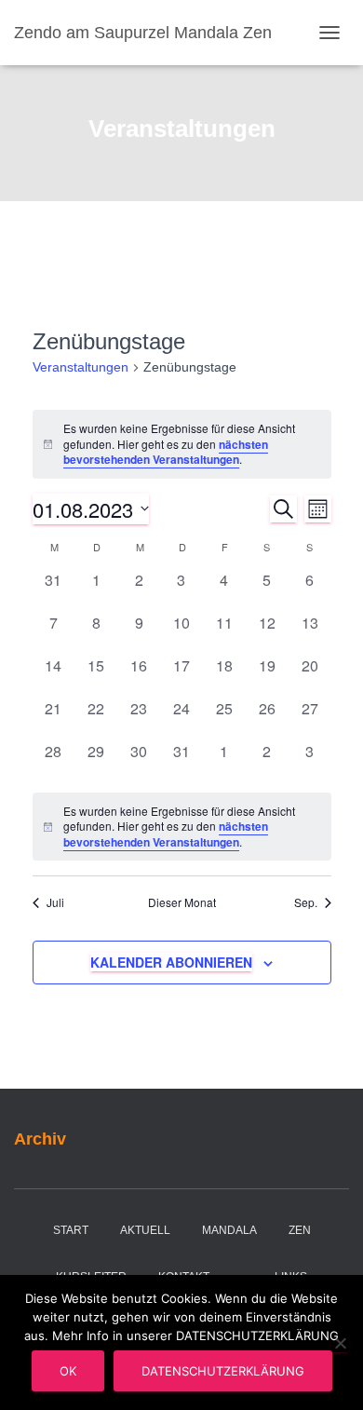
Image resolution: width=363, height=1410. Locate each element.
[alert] (182, 444)
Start (70, 1230)
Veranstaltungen (80, 366)
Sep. (305, 902)
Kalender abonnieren (171, 962)
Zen (300, 1230)
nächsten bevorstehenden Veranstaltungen (165, 452)
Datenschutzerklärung (222, 1370)
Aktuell (145, 1230)
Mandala (229, 1230)
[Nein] (339, 1343)
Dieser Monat (182, 902)
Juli (55, 902)
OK (68, 1370)
